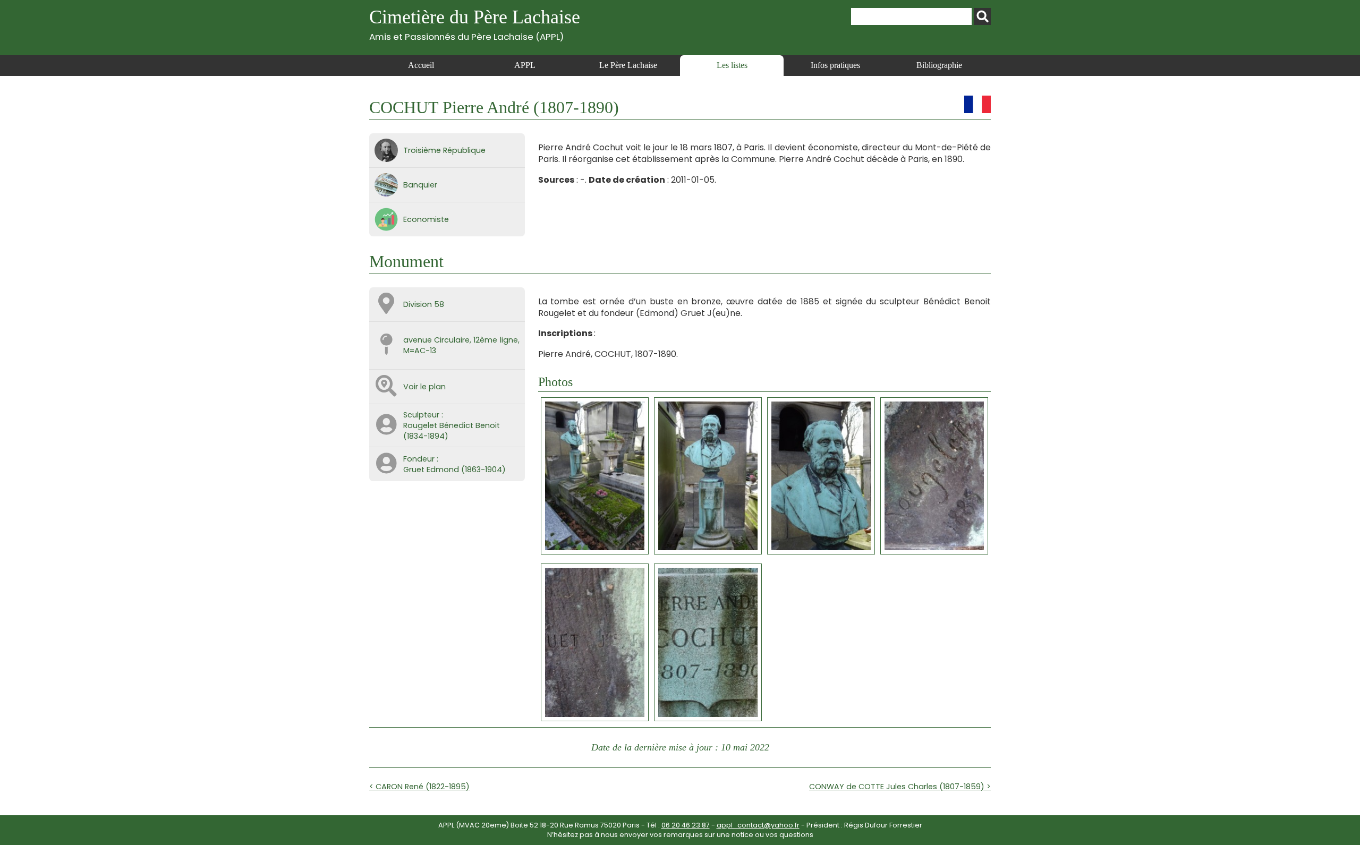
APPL (525, 65)
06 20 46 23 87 (685, 825)
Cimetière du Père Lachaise (474, 24)
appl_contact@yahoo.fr (758, 825)
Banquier (420, 185)
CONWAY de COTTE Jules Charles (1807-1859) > (900, 786)
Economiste (426, 219)
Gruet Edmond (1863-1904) (454, 469)
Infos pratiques (835, 65)
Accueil (421, 65)
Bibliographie (939, 65)
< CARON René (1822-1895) (419, 786)
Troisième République (444, 150)
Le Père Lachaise (628, 65)
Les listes (732, 65)
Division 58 (423, 304)
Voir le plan (424, 386)
